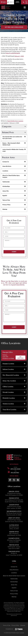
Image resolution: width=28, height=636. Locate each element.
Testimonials (6, 181)
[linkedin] (18, 480)
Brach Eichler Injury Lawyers (15, 121)
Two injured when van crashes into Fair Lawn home (12, 137)
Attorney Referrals (17, 2)
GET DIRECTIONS (20, 357)
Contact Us (5, 161)
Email (7, 232)
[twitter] (14, 480)
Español (4, 195)
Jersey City (5, 191)
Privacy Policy (6, 204)
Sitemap (4, 209)
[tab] (14, 355)
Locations (5, 171)
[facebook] (10, 480)
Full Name (8, 227)
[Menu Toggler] (25, 7)
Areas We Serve (6, 166)
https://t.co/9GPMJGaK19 (13, 53)
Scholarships (6, 186)
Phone (7, 236)
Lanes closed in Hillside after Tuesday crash (13, 150)
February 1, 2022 (19, 56)
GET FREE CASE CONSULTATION (14, 27)
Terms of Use (6, 200)
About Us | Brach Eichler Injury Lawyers (11, 176)
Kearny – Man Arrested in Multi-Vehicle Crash (11, 144)
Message (7, 240)
